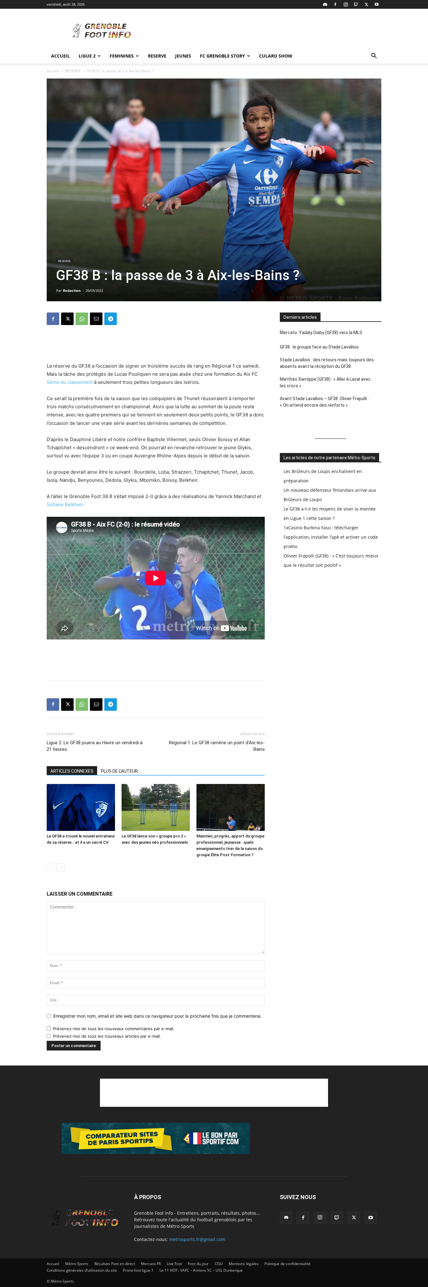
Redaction (72, 290)
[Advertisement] (267, 32)
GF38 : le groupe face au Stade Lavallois (319, 346)
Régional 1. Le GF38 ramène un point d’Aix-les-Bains (217, 746)
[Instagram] (345, 4)
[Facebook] (335, 4)
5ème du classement (70, 382)
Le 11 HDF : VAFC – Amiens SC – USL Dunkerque (201, 1270)
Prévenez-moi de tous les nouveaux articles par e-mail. (107, 1036)
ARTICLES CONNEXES (71, 771)
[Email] (96, 319)
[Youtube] (376, 4)
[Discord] (325, 4)
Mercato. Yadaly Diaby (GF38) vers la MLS (321, 332)
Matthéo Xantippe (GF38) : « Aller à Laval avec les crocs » (325, 382)
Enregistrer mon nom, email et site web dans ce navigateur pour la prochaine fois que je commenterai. (157, 1016)
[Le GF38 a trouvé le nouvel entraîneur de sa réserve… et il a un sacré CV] (81, 807)
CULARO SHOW (275, 56)
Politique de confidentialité (287, 1263)
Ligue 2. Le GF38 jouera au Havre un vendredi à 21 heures (95, 746)
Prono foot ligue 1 (138, 1270)
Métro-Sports (76, 1263)
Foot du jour (198, 1263)
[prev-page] (51, 867)
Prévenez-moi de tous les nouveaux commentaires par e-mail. (114, 1028)
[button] (373, 56)
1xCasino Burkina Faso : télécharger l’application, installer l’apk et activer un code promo (331, 537)
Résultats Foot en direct (114, 1263)
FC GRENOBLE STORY (222, 56)
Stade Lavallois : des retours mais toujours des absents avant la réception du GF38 (327, 363)
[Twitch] (356, 4)
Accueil (60, 56)
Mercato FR (151, 1263)
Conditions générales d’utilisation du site (82, 1270)
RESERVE (157, 56)
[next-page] (61, 867)
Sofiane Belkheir (65, 504)
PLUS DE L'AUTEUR (119, 771)
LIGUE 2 (87, 56)
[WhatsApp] (82, 319)
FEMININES (122, 56)
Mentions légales (243, 1263)
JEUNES (183, 56)
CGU (219, 1263)
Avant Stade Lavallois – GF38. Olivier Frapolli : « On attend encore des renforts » (324, 402)
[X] (366, 4)
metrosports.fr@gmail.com (197, 1239)
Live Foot (174, 1263)
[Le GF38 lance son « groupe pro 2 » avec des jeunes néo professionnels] (156, 807)
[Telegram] (110, 319)
